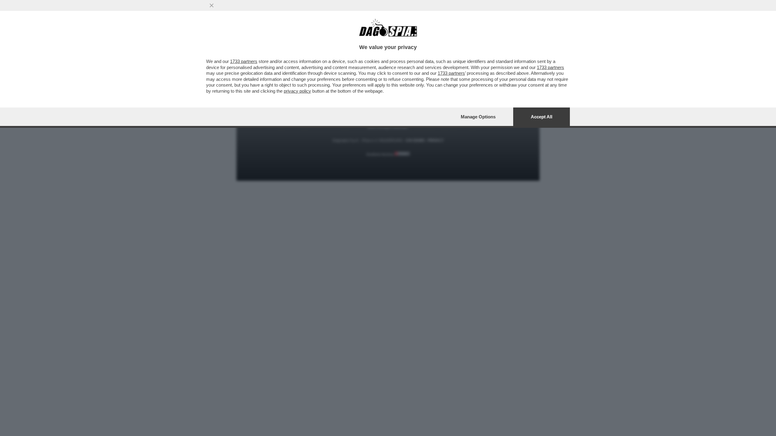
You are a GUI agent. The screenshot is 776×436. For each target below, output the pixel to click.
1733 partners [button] (243, 61)
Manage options (478, 116)
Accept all (541, 116)
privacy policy (297, 91)
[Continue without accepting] (211, 5)
